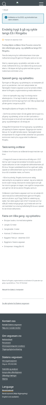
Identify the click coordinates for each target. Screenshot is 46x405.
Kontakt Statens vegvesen (12, 325)
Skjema (5, 379)
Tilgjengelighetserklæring (12, 349)
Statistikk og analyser (10, 369)
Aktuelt (5, 10)
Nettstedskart (7, 339)
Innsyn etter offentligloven (12, 372)
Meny (41, 8)
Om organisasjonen (9, 361)
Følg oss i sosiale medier (11, 328)
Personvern (6, 343)
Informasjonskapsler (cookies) (13, 346)
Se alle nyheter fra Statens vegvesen (15, 303)
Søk (4, 8)
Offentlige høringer (9, 376)
